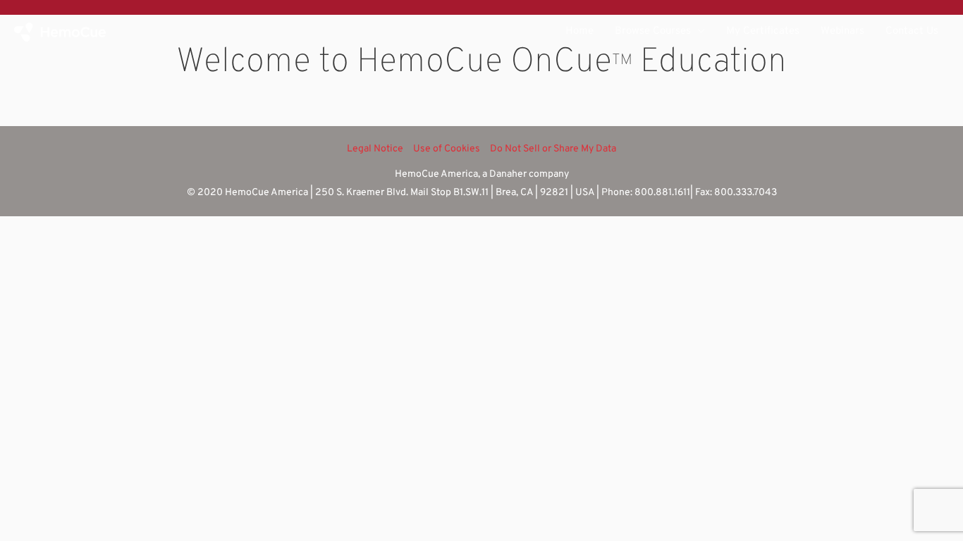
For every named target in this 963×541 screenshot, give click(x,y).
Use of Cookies (446, 149)
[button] (698, 31)
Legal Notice (375, 149)
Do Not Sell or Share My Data (553, 149)
